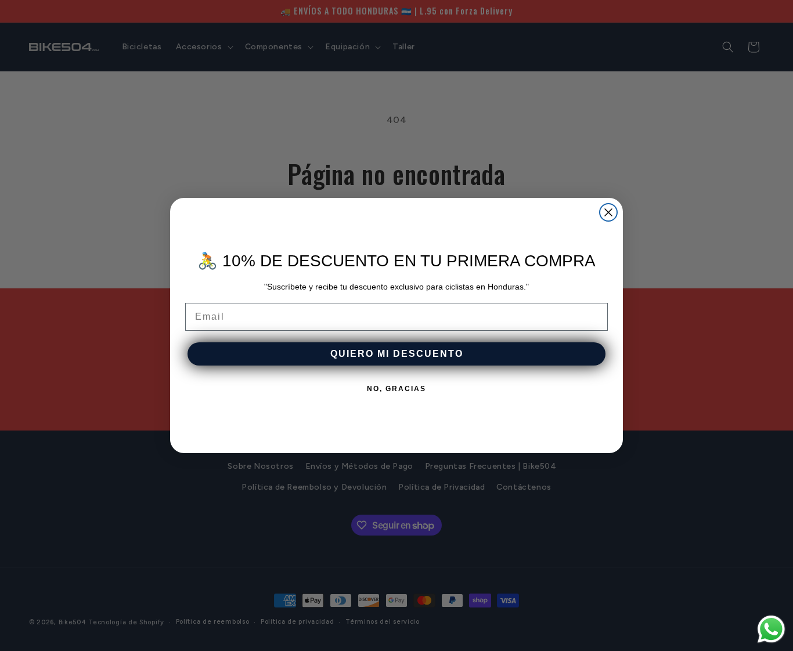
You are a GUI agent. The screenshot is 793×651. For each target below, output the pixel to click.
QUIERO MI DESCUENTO (396, 354)
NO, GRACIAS (396, 389)
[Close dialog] (608, 212)
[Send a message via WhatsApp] (771, 629)
